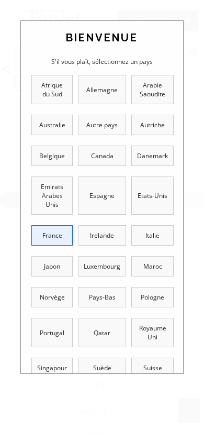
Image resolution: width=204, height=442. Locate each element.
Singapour (52, 367)
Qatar (102, 332)
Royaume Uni (152, 332)
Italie (152, 235)
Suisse (152, 367)
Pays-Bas (102, 297)
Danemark (152, 155)
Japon (52, 266)
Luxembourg (102, 266)
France (52, 235)
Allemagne (102, 89)
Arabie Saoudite (152, 89)
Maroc (152, 266)
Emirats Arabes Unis (52, 195)
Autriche (152, 124)
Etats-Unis (152, 195)
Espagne (102, 195)
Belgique (52, 155)
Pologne (152, 297)
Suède (102, 367)
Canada (102, 155)
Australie (52, 124)
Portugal (52, 332)
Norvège (52, 297)
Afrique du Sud (52, 89)
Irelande (102, 235)
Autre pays (102, 124)
